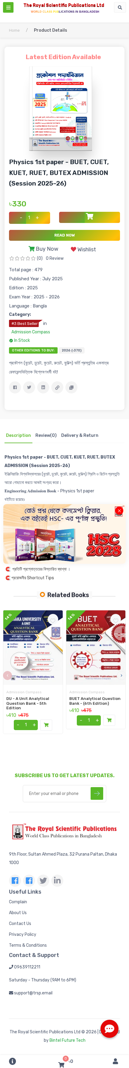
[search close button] (119, 511)
